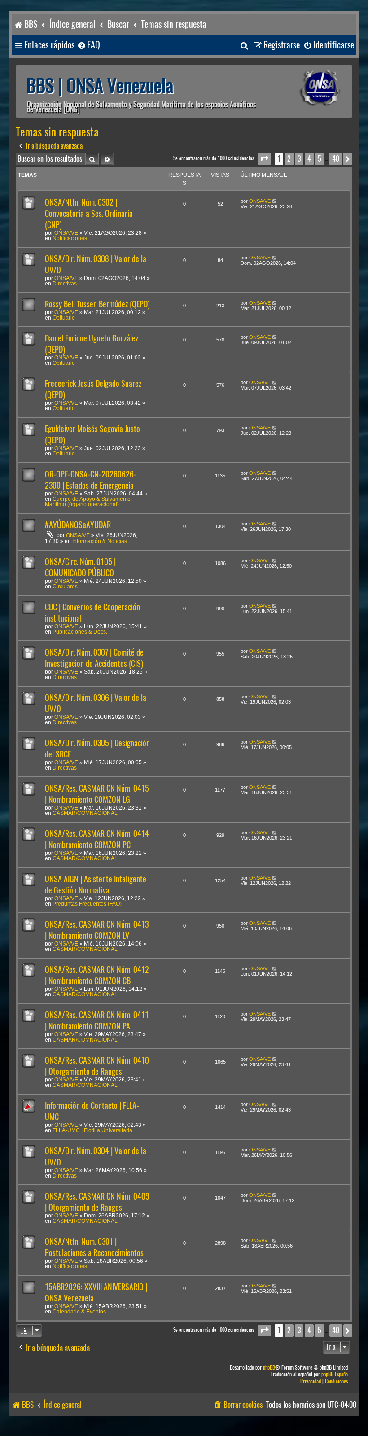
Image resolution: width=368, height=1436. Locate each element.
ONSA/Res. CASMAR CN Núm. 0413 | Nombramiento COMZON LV (97, 930)
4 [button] (309, 158)
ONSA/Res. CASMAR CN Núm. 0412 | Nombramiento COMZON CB (97, 975)
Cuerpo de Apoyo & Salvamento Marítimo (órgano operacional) (88, 501)
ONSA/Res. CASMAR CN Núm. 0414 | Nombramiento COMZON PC (97, 839)
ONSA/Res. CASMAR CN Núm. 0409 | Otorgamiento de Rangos (97, 1202)
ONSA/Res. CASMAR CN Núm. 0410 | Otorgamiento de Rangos (97, 1066)
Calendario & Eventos (79, 1311)
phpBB (269, 1367)
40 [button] (335, 158)
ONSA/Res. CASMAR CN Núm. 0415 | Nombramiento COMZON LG (97, 794)
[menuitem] (88, 45)
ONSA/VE (66, 233)
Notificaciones (70, 238)
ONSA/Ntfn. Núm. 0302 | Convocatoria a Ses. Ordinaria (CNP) (89, 213)
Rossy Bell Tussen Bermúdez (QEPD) (97, 304)
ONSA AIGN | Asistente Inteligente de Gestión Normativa (95, 884)
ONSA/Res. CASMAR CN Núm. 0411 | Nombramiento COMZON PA (97, 1020)
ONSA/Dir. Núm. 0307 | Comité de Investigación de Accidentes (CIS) (94, 658)
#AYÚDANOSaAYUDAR (78, 524)
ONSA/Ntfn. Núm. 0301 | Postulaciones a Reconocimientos (94, 1247)
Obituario (64, 317)
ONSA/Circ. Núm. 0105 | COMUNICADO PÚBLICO (80, 567)
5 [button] (319, 158)
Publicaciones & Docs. (80, 632)
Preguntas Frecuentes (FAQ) (87, 903)
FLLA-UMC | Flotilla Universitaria (92, 1130)
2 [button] (289, 158)
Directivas (65, 283)
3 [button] (299, 158)
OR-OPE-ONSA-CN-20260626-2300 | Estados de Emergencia (90, 479)
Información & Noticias (99, 541)
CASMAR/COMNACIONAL (85, 813)
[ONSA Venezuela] (307, 88)
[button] (264, 158)
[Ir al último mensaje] (275, 201)
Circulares (65, 586)
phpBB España (334, 1374)
